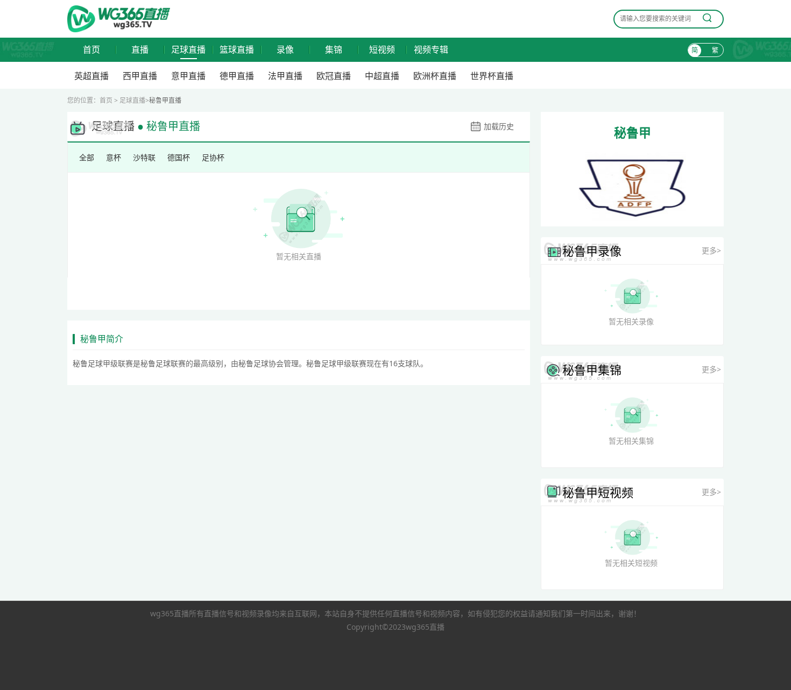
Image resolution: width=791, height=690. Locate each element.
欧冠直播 (333, 76)
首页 (91, 50)
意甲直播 (188, 76)
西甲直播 (140, 76)
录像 (285, 50)
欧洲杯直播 (434, 76)
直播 (140, 50)
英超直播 (91, 76)
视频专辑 (431, 50)
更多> (711, 250)
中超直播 (382, 76)
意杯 (113, 157)
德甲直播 (237, 76)
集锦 (333, 50)
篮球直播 (237, 50)
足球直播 (188, 50)
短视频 (382, 50)
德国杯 (178, 157)
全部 (86, 157)
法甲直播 (285, 76)
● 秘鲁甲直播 (168, 126)
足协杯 (213, 157)
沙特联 (144, 157)
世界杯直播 (491, 76)
